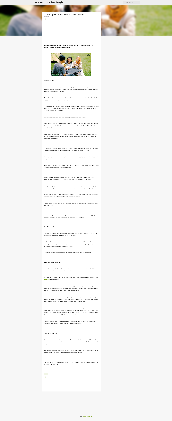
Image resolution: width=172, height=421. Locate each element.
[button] (45, 19)
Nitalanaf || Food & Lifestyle (49, 2)
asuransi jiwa (47, 279)
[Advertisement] (71, 32)
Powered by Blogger (87, 416)
